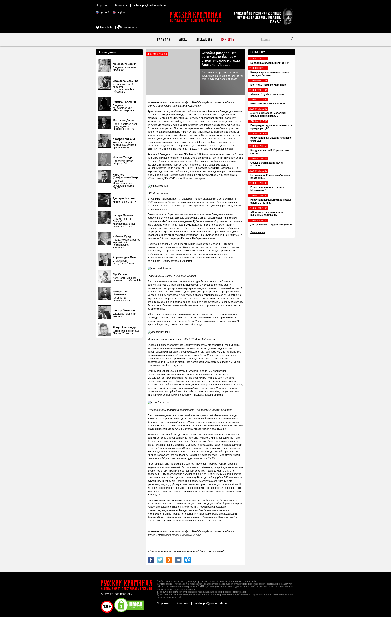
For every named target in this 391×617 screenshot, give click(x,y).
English (120, 12)
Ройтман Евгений (124, 101)
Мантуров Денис (123, 120)
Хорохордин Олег (124, 257)
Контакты (121, 5)
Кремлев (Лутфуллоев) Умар (125, 176)
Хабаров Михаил (124, 139)
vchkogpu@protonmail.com (150, 5)
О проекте (102, 5)
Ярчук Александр (124, 327)
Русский (104, 12)
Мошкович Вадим (124, 63)
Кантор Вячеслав (124, 310)
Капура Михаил (123, 215)
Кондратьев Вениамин (120, 293)
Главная (163, 39)
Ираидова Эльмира (125, 80)
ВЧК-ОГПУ (227, 39)
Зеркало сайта (128, 27)
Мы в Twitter (107, 27)
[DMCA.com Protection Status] (129, 611)
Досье (183, 39)
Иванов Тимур (122, 157)
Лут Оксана (120, 274)
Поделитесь (207, 551)
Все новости (257, 232)
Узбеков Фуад (122, 236)
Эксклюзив (204, 39)
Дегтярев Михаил (124, 198)
